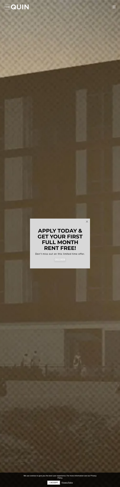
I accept (53, 482)
